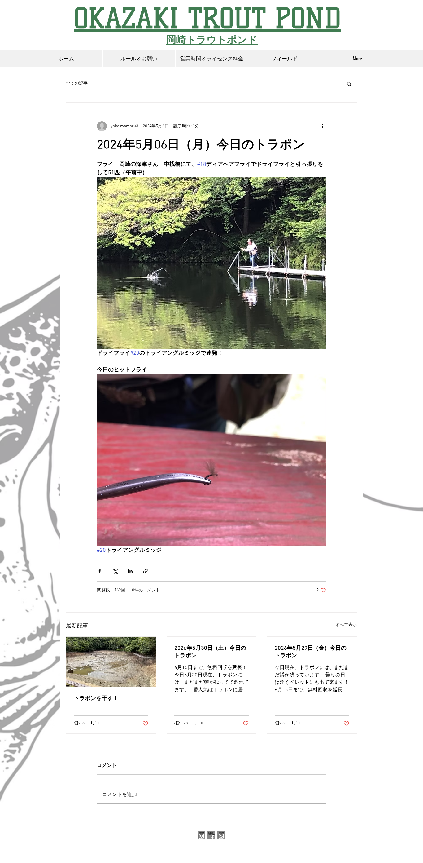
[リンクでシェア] (145, 571)
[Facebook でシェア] (100, 571)
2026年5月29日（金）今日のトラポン (311, 652)
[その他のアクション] (322, 126)
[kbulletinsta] (201, 835)
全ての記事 (77, 83)
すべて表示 (346, 625)
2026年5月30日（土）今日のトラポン (210, 652)
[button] (349, 83)
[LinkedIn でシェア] (130, 571)
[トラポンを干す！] (111, 662)
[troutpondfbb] (211, 835)
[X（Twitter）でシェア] (115, 571)
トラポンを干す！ (96, 698)
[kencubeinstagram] (221, 835)
